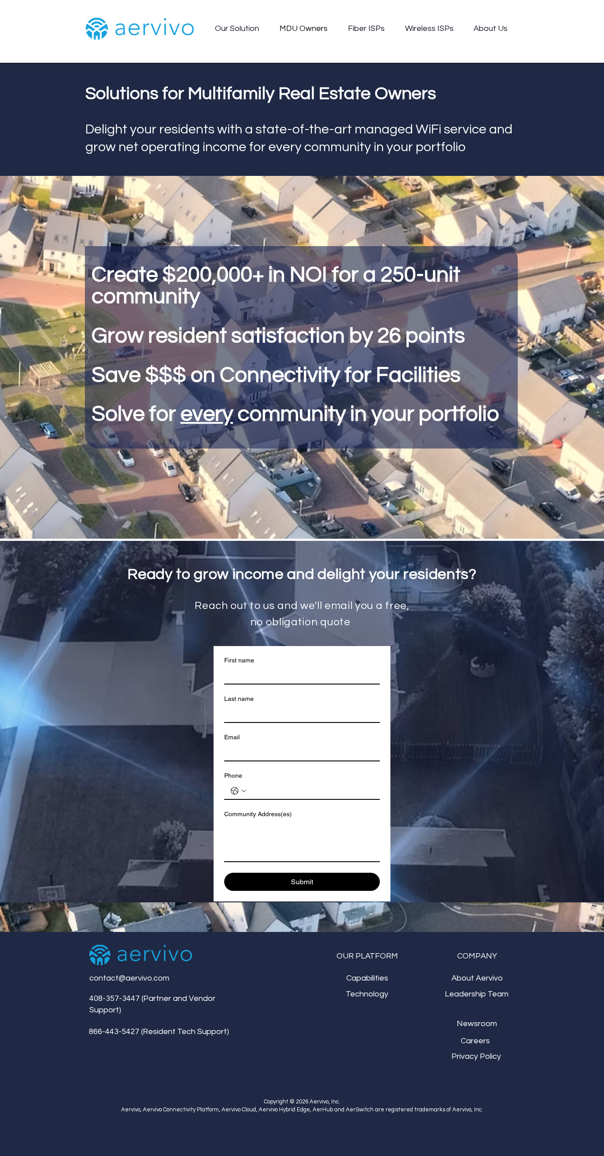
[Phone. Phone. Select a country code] (238, 791)
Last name (239, 698)
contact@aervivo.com (129, 978)
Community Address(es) (258, 814)
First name (239, 660)
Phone (233, 775)
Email (232, 737)
